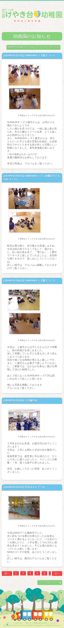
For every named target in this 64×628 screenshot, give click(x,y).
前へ (6, 573)
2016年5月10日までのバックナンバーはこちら (33, 47)
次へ (57, 573)
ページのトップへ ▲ (49, 582)
